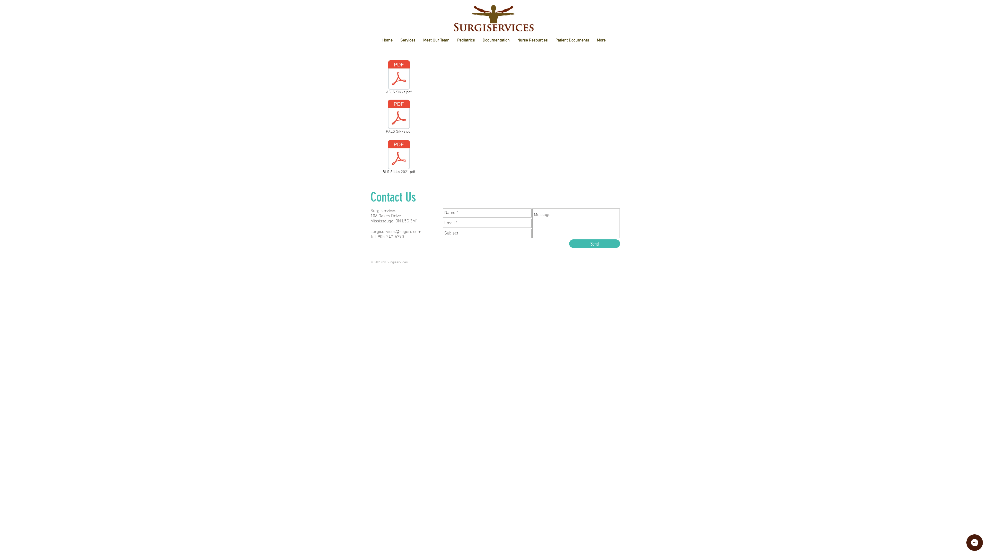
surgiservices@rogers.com (395, 231)
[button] (436, 40)
